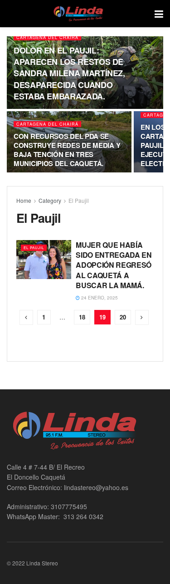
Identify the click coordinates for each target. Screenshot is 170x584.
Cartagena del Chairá (47, 37)
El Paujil (78, 200)
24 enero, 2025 (99, 297)
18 (82, 317)
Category (50, 200)
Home (23, 200)
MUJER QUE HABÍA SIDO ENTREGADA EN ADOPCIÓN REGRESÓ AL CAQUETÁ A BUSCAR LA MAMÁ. (114, 265)
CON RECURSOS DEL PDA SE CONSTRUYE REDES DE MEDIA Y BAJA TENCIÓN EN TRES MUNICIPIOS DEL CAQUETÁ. (67, 149)
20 (123, 317)
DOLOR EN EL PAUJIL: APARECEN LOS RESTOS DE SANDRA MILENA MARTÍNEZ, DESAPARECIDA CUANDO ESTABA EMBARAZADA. (69, 73)
